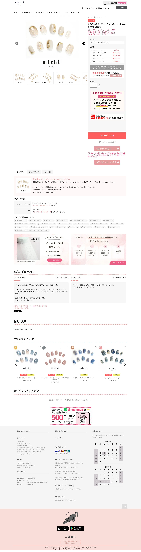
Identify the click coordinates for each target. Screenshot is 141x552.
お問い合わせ (76, 12)
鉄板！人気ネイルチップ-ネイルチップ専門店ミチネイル (33, 230)
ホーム (16, 12)
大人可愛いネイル (118, 223)
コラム (65, 12)
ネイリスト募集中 (63, 547)
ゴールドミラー (114, 227)
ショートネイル (36, 220)
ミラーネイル (87, 227)
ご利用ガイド (52, 12)
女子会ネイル (109, 220)
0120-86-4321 (112, 3)
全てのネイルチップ (99, 17)
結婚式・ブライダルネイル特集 (26, 223)
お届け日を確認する (103, 149)
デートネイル (96, 220)
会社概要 (47, 547)
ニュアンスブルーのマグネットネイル (27, 378)
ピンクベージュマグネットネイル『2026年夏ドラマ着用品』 (55, 378)
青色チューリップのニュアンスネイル (83, 378)
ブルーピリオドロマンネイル (112, 378)
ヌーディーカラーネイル (100, 223)
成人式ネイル (50, 220)
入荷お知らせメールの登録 (106, 162)
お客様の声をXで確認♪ (21, 308)
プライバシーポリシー (75, 547)
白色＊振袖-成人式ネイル (80, 220)
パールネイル (74, 227)
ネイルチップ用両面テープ (41, 205)
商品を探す (26, 12)
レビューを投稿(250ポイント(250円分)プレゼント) (30, 306)
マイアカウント (89, 8)
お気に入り (40, 12)
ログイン (108, 8)
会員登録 (99, 8)
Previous (16, 43)
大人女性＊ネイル (22, 227)
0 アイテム (123, 7)
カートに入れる (108, 135)
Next (83, 43)
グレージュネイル (66, 223)
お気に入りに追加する (108, 142)
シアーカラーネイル (82, 223)
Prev (16, 364)
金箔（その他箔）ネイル (40, 227)
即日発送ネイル (21, 220)
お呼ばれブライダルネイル (47, 223)
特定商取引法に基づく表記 (89, 547)
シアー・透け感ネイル (58, 227)
